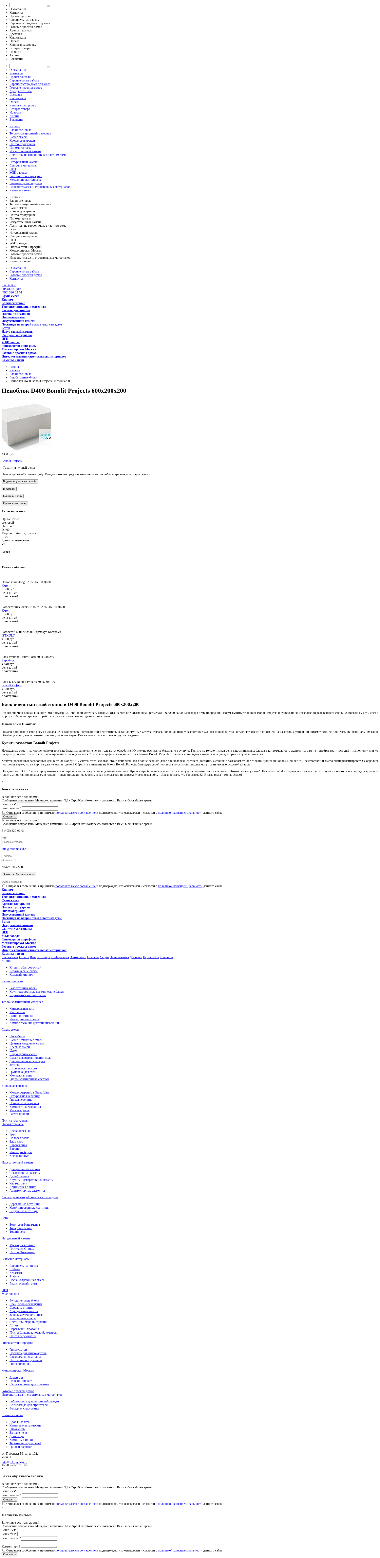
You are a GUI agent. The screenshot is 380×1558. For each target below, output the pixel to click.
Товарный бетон (21, 1228)
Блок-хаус (16, 1141)
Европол (15, 1148)
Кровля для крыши (22, 140)
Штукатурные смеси (23, 1054)
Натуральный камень (24, 162)
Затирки (15, 1064)
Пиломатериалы (20, 147)
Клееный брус (19, 1155)
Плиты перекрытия (23, 1336)
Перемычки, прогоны (24, 1329)
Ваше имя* (9, 804)
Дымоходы (17, 1436)
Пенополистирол (21, 1015)
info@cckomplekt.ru (14, 848)
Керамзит (16, 1272)
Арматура (16, 1377)
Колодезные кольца (23, 1318)
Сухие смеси (18, 137)
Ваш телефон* (11, 808)
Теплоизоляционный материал (30, 133)
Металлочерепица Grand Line (29, 1092)
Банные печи (18, 1432)
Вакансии (16, 119)
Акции (14, 116)
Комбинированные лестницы (29, 1207)
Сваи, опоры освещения (26, 1304)
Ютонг (6, 585)
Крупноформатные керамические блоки (37, 991)
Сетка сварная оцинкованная (29, 1384)
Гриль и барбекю (21, 1446)
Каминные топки (21, 1439)
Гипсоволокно (19, 1363)
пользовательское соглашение (75, 812)
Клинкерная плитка (23, 1187)
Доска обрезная (20, 1130)
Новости (15, 112)
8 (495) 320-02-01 (13, 830)
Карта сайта (151, 957)
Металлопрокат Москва (26, 179)
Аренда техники (21, 91)
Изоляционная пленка (24, 1019)
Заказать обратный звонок (19, 874)
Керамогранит (19, 1183)
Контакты (16, 73)
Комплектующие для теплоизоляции (34, 1022)
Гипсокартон (18, 1349)
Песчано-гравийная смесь (27, 1280)
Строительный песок (24, 1265)
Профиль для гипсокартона (28, 1353)
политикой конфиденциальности (180, 812)
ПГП (13, 169)
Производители (20, 77)
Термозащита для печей (25, 1443)
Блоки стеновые (20, 129)
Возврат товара (20, 109)
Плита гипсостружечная (26, 1360)
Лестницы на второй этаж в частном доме (38, 154)
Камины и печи (20, 190)
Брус (13, 1134)
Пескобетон (17, 1036)
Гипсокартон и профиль (26, 176)
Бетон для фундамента (25, 1224)
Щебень (15, 1269)
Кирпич (15, 126)
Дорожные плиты (21, 1307)
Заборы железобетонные (26, 1314)
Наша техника (119, 957)
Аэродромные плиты (24, 1311)
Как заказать (18, 98)
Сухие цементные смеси (26, 1040)
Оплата (14, 101)
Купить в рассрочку (23, 105)
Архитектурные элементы (27, 1190)
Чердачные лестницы (24, 1211)
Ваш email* (9, 1534)
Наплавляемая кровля (24, 1103)
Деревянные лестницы (25, 1204)
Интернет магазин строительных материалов (40, 186)
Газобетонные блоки (23, 988)
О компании (18, 69)
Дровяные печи (20, 1422)
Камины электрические (25, 1425)
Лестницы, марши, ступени (28, 1321)
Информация (60, 957)
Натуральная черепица (25, 1096)
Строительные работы (25, 80)
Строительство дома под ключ (30, 84)
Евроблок (8, 660)
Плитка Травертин (22, 1252)
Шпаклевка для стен (23, 1068)
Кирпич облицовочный (25, 967)
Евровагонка (18, 1145)
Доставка (16, 94)
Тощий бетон (18, 1231)
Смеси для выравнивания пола (30, 1057)
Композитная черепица (25, 1106)
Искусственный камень (25, 151)
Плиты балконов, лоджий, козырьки (34, 1332)
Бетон (13, 158)
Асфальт (15, 1276)
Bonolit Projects (12, 461)
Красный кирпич (21, 974)
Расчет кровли (19, 1113)
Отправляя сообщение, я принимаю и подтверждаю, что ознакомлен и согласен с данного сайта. (114, 812)
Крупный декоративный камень (31, 1180)
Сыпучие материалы (23, 165)
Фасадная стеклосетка (24, 1408)
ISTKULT (8, 635)
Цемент (15, 1050)
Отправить (9, 816)
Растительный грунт (23, 1283)
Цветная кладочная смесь (27, 1043)
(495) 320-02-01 (12, 292)
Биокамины (17, 1429)
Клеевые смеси (20, 1047)
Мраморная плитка (22, 1245)
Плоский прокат (21, 1380)
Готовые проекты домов (26, 87)
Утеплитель (17, 1012)
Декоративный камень (25, 1172)
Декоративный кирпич (25, 1169)
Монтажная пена (21, 1075)
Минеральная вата (22, 1008)
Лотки (14, 1325)
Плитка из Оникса (22, 1248)
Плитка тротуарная (22, 144)
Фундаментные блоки (24, 1300)
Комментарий (11, 1546)
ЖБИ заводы (18, 172)
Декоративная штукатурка (27, 1061)
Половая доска (19, 1138)
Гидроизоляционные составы (29, 1079)
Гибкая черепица (21, 1099)
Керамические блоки (24, 971)
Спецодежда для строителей (29, 1405)
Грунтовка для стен (23, 1072)
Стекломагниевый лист (25, 1356)
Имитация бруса (21, 1152)
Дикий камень (19, 1176)
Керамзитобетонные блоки (28, 995)
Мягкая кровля (19, 1110)
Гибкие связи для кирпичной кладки (34, 1401)
